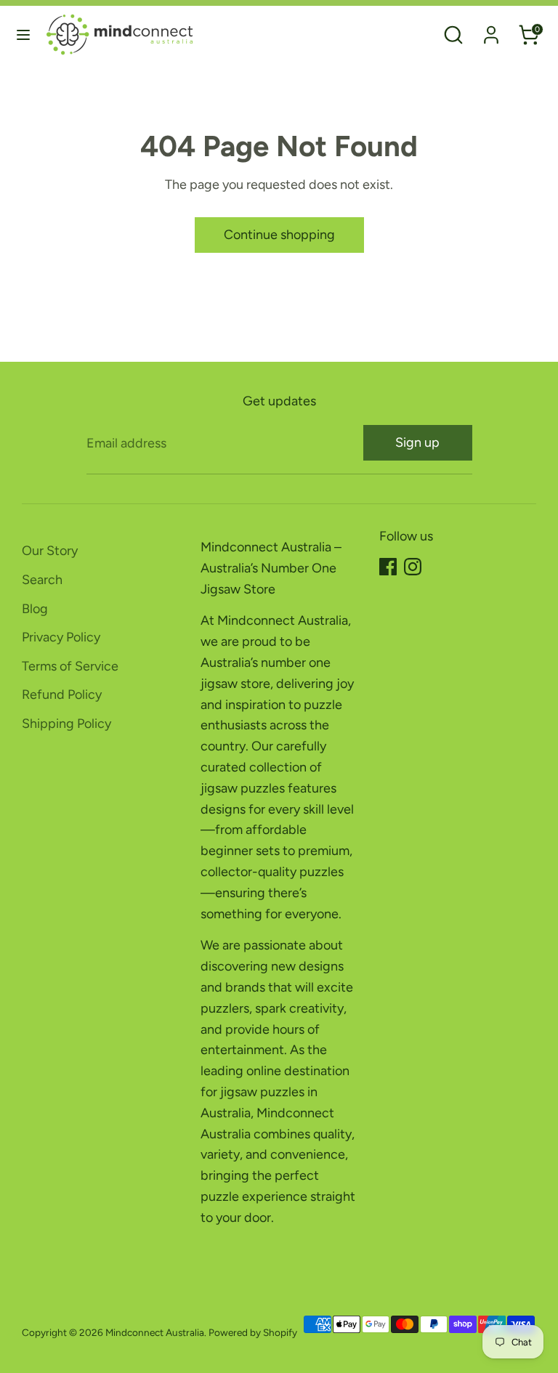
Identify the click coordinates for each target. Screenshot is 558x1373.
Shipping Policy (66, 724)
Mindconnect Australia (154, 1332)
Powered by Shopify (253, 1332)
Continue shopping (279, 235)
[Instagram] (412, 566)
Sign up (417, 442)
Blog (35, 609)
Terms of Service (70, 666)
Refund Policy (62, 694)
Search (42, 580)
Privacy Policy (61, 637)
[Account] (491, 31)
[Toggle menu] (23, 34)
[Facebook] (388, 566)
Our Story (50, 551)
